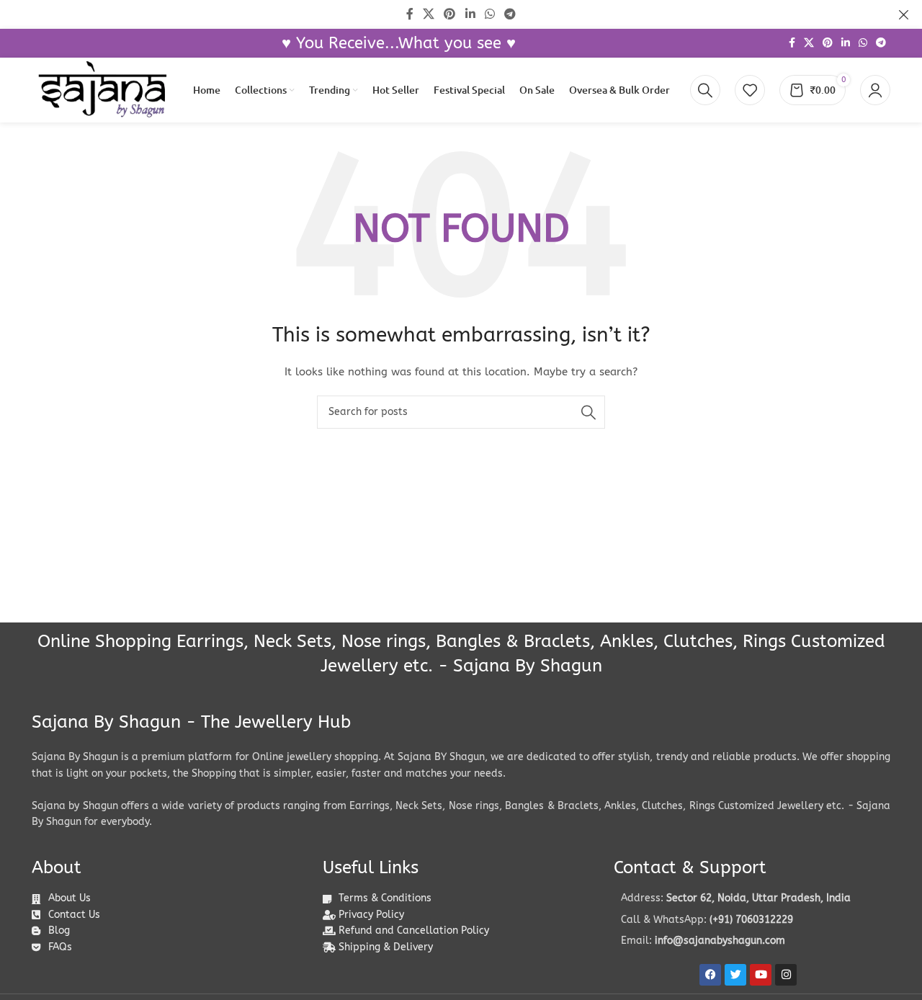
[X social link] (809, 43)
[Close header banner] (904, 14)
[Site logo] (102, 90)
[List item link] (752, 920)
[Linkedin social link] (845, 43)
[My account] (875, 90)
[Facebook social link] (792, 43)
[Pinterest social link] (827, 43)
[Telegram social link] (881, 43)
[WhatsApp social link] (863, 43)
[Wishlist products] (750, 90)
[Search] (705, 90)
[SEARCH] (588, 412)
